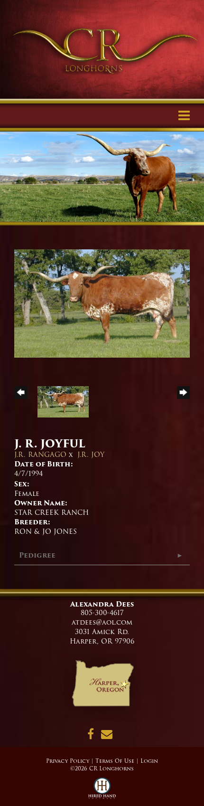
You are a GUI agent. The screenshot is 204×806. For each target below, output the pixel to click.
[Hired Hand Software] (102, 792)
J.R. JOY (90, 454)
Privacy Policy (67, 761)
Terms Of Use (114, 761)
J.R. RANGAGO (40, 454)
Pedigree (37, 555)
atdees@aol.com (102, 622)
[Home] (102, 687)
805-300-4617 (102, 612)
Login (149, 761)
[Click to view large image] (102, 303)
